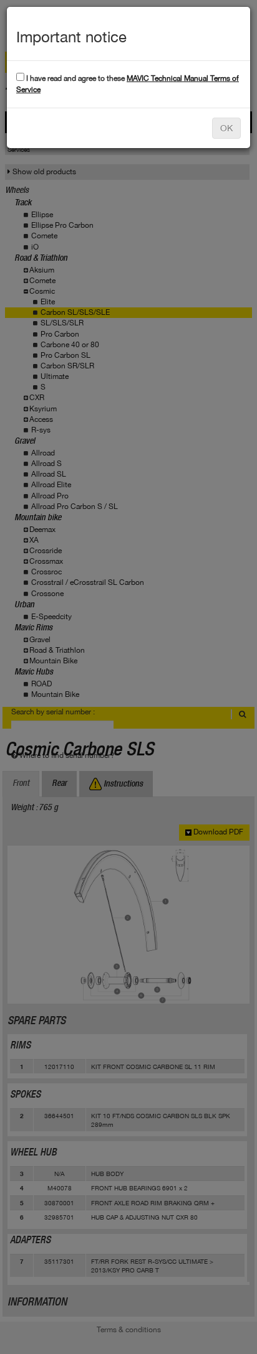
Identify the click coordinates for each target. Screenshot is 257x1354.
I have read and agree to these (127, 83)
